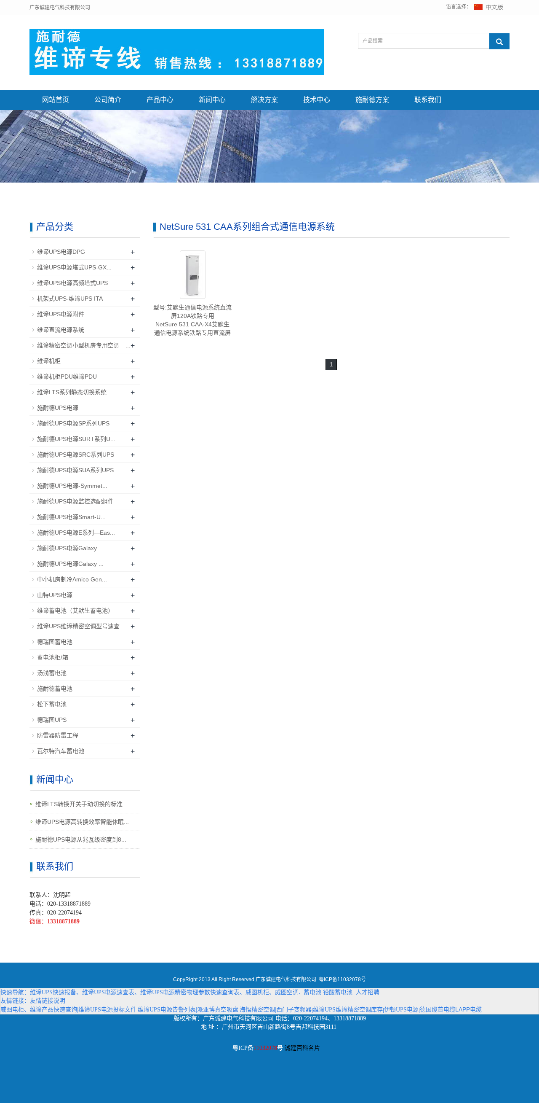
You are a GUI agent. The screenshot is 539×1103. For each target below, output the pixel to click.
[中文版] (488, 7)
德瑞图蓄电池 (54, 641)
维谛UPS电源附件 (60, 314)
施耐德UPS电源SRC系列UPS (75, 454)
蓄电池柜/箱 (52, 657)
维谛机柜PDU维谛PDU (67, 376)
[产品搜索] (499, 41)
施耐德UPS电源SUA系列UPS (75, 470)
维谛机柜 (49, 361)
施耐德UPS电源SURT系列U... (76, 439)
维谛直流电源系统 (60, 329)
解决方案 (264, 99)
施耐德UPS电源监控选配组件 (75, 501)
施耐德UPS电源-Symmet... (72, 485)
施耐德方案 (372, 99)
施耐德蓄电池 (54, 688)
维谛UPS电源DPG (61, 251)
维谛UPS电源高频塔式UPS (72, 283)
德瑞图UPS (52, 719)
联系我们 (427, 99)
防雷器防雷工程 (57, 735)
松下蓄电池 (52, 704)
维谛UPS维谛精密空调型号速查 (78, 626)
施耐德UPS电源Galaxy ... (70, 548)
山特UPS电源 (54, 595)
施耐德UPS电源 (57, 407)
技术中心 (316, 99)
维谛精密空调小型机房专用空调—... (84, 345)
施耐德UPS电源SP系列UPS (73, 423)
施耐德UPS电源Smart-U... (71, 517)
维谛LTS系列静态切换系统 (72, 392)
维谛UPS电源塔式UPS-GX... (74, 267)
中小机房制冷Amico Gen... (72, 579)
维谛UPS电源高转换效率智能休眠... (82, 821)
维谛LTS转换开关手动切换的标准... (81, 804)
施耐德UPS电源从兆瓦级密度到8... (80, 839)
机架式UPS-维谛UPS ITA (70, 298)
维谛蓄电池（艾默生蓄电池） (75, 610)
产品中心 (160, 99)
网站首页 (55, 99)
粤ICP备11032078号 (342, 979)
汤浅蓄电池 (52, 673)
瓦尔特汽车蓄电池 (60, 751)
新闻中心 (212, 99)
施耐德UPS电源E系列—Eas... (76, 532)
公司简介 (107, 99)
